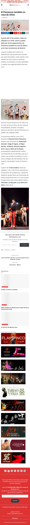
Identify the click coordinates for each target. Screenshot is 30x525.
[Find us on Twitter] (8, 471)
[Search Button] (28, 5)
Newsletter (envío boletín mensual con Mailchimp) (15, 507)
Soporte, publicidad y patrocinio (15, 513)
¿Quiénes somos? (15, 511)
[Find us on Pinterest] (12, 471)
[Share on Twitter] (11, 33)
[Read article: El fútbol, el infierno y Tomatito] (15, 281)
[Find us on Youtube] (18, 471)
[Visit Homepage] (15, 5)
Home (2, 9)
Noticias (10, 9)
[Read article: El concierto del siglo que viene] (15, 319)
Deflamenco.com (10, 522)
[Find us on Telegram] (25, 471)
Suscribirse (24, 245)
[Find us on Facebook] (5, 471)
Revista (5, 9)
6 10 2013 (12, 17)
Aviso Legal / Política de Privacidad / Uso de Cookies (15, 479)
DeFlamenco (5, 17)
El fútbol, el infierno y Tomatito (9, 289)
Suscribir (15, 500)
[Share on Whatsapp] (23, 33)
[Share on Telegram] (7, 33)
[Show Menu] (1, 5)
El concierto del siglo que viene (9, 327)
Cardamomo (7, 249)
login (6, 332)
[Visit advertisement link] (15, 1)
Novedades (5, 286)
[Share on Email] (19, 33)
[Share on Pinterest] (15, 33)
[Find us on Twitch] (21, 471)
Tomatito (13, 249)
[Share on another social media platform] (27, 33)
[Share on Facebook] (3, 33)
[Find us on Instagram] (15, 471)
